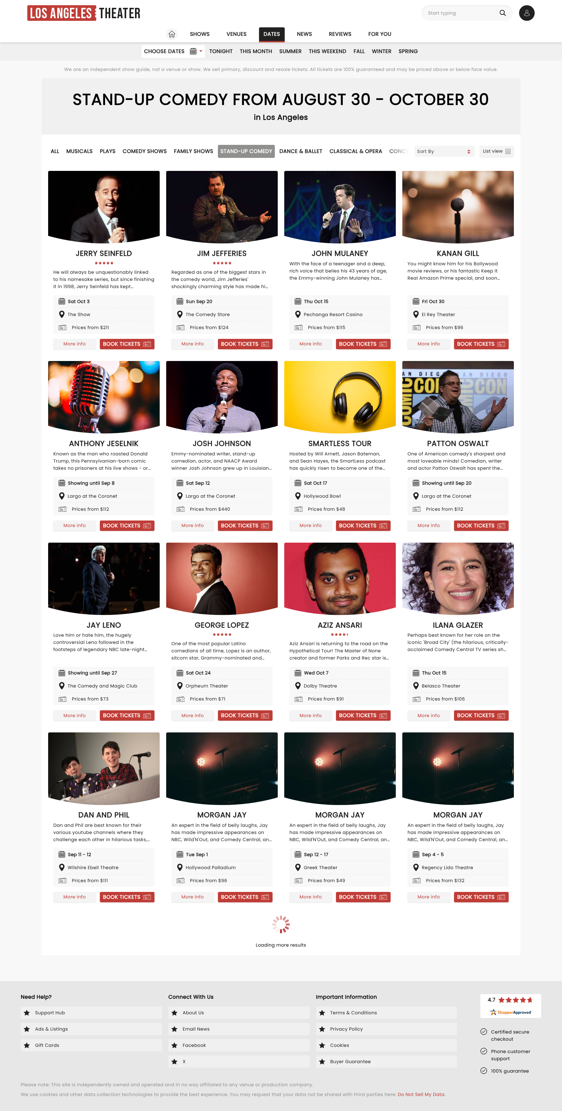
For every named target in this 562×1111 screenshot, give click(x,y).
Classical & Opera (356, 151)
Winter (382, 51)
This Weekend (327, 51)
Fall (359, 51)
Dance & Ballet (300, 151)
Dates (271, 34)
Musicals (79, 151)
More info (74, 343)
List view (493, 151)
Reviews (340, 34)
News (304, 34)
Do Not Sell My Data (421, 1094)
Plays (107, 151)
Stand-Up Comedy (246, 151)
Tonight (221, 51)
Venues (237, 34)
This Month (256, 51)
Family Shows (193, 151)
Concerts (403, 151)
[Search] (504, 13)
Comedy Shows (145, 151)
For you (380, 34)
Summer (290, 51)
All (55, 151)
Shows (199, 34)
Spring (408, 51)
